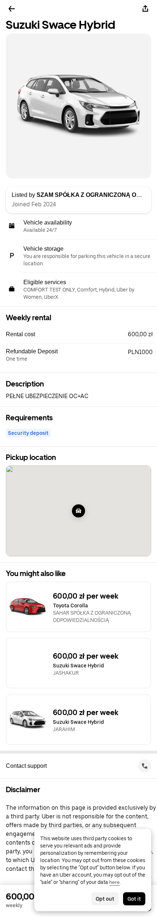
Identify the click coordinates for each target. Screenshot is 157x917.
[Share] (145, 8)
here (114, 882)
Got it (134, 899)
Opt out (105, 899)
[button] (81, 334)
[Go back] (11, 8)
